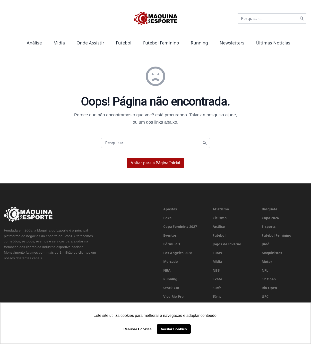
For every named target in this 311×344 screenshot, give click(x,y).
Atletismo (221, 209)
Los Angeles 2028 (177, 252)
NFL (265, 270)
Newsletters (232, 43)
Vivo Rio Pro (173, 296)
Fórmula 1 (171, 244)
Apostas (170, 209)
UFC (265, 296)
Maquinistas (272, 252)
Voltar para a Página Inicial (155, 162)
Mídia (59, 43)
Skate (217, 279)
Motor (267, 261)
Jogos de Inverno (227, 244)
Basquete (269, 209)
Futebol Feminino (161, 43)
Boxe (167, 217)
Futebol (123, 43)
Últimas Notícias (273, 43)
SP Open (269, 279)
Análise (34, 43)
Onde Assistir (90, 43)
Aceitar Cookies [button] (174, 329)
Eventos (170, 235)
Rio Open (269, 287)
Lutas (217, 252)
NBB (216, 270)
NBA (167, 270)
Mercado (170, 261)
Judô (265, 244)
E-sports (269, 226)
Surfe (217, 287)
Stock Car (171, 287)
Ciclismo (220, 217)
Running (199, 43)
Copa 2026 (270, 217)
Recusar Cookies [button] (137, 329)
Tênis (217, 296)
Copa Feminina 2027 (180, 226)
